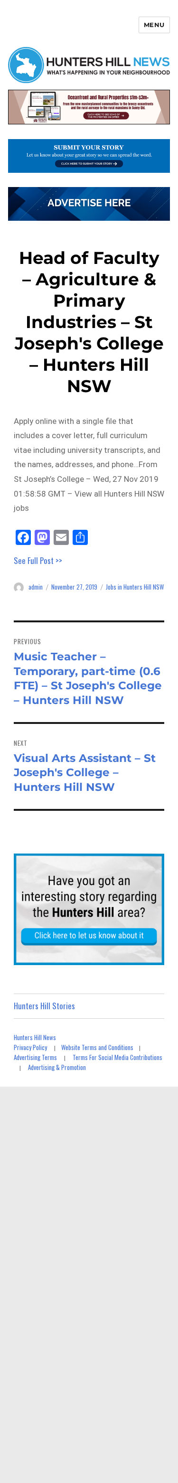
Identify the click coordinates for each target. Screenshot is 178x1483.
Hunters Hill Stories (44, 1006)
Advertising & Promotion (57, 1067)
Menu (154, 24)
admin (35, 586)
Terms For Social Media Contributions (117, 1057)
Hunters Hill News (35, 1037)
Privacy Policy (30, 1047)
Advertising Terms (35, 1057)
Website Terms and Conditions (97, 1047)
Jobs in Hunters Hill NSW (135, 586)
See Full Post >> (38, 560)
